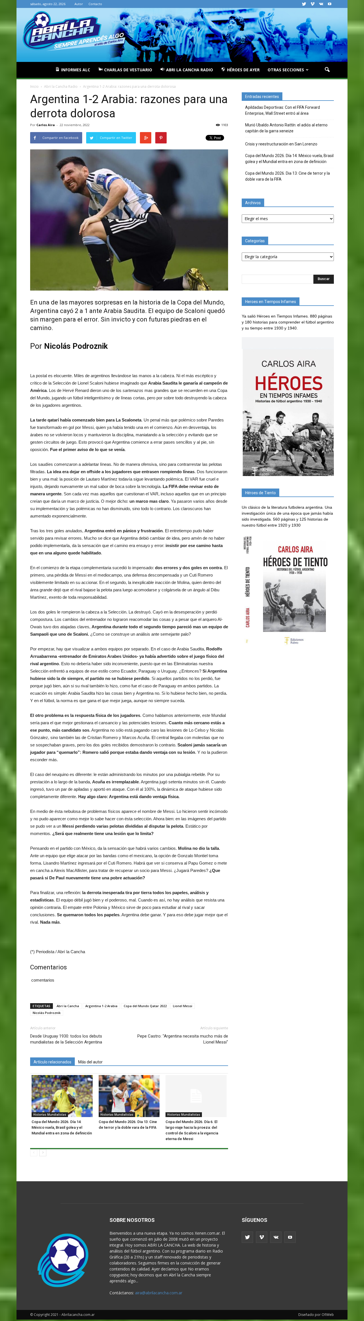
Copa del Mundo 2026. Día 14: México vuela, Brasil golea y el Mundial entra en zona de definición (62, 1127)
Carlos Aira (45, 125)
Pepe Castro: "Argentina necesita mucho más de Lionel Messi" (182, 1039)
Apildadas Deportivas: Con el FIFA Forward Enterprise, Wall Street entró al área (282, 110)
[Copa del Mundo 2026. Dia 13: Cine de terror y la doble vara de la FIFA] (129, 1096)
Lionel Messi (182, 1006)
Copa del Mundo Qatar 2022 (145, 1006)
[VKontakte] (321, 4)
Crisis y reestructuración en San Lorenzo (281, 144)
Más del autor (90, 1062)
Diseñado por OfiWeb (316, 1314)
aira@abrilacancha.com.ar (158, 1292)
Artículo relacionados (52, 1062)
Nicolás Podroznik (47, 1013)
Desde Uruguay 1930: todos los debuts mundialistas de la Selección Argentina (66, 1039)
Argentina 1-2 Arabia (101, 1006)
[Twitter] (304, 4)
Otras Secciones (286, 69)
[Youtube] (329, 4)
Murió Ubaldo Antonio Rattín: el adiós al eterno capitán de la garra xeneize (286, 128)
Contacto (95, 4)
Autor (79, 4)
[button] (327, 70)
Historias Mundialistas (49, 1115)
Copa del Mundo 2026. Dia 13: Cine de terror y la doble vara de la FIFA (287, 176)
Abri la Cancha (68, 1006)
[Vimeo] (312, 4)
